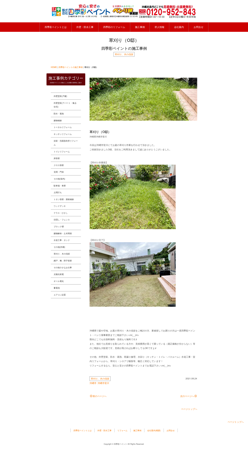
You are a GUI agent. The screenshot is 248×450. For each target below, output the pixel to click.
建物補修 (58, 120)
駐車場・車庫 (60, 185)
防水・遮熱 (59, 113)
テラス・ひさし (61, 212)
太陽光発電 (59, 274)
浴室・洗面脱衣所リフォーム (66, 142)
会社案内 (179, 27)
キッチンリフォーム (63, 134)
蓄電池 (57, 287)
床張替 (57, 158)
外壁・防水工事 (84, 27)
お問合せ (198, 27)
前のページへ (99, 396)
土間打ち (58, 192)
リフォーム (122, 430)
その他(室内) (59, 178)
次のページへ (187, 396)
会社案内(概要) (154, 430)
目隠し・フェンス (62, 219)
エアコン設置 (60, 294)
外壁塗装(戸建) (60, 96)
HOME (54, 67)
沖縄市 (93, 383)
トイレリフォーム (62, 151)
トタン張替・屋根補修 (64, 199)
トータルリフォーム (63, 127)
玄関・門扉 (59, 171)
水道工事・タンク (62, 240)
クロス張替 (59, 165)
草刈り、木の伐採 (124, 54)
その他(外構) (59, 246)
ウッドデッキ (60, 206)
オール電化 (59, 281)
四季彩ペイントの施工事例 (71, 67)
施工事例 (140, 27)
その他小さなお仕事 (63, 267)
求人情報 (159, 27)
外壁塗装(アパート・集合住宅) (65, 104)
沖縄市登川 (103, 383)
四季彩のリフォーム (114, 27)
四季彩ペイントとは (56, 27)
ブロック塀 (59, 226)
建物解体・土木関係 (63, 233)
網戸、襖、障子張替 (63, 260)
